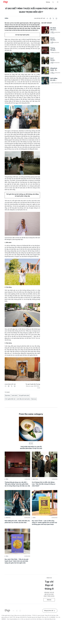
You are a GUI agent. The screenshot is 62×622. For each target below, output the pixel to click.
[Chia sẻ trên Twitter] (53, 18)
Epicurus (34, 399)
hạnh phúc (14, 395)
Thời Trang (52, 32)
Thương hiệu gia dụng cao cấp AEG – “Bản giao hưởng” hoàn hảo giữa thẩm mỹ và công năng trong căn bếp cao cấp (17, 484)
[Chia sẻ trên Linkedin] (56, 18)
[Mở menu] (57, 2)
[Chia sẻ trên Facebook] (47, 18)
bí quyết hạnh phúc (24, 395)
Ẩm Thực (31, 443)
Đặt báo (48, 2)
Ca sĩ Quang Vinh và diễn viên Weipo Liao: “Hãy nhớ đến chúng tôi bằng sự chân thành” (43, 484)
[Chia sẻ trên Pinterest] (50, 18)
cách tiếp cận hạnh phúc (23, 399)
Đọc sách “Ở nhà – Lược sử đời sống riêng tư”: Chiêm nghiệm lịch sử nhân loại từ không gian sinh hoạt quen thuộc (44, 522)
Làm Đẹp (52, 42)
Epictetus (7, 395)
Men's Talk (52, 63)
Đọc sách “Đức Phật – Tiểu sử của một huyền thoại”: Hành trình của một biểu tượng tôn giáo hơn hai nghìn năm (16, 561)
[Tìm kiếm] (53, 2)
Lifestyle (53, 82)
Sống (6, 18)
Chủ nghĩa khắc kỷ (10, 399)
